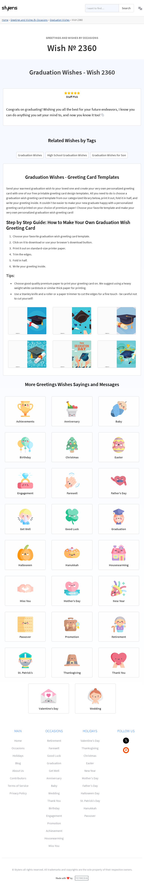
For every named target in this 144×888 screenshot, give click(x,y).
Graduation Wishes (60, 20)
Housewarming (54, 838)
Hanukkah (90, 808)
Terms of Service (18, 786)
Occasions (18, 748)
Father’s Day (90, 786)
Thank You (54, 801)
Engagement (54, 816)
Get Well (54, 771)
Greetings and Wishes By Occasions (29, 20)
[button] (140, 8)
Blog (18, 763)
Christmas (90, 755)
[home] (10, 8)
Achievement (54, 831)
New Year (90, 771)
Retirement (54, 740)
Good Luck (54, 755)
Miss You (54, 846)
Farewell (54, 748)
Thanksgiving (90, 748)
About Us (18, 771)
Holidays (18, 755)
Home (5, 20)
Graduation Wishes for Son (109, 155)
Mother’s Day (90, 778)
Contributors (18, 778)
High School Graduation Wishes (67, 155)
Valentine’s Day (90, 740)
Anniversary (54, 778)
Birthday (54, 808)
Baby (54, 786)
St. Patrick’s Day (90, 801)
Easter (90, 763)
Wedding (54, 793)
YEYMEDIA (82, 878)
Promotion (54, 823)
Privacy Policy (18, 793)
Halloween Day (90, 793)
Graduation (54, 763)
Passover (90, 816)
